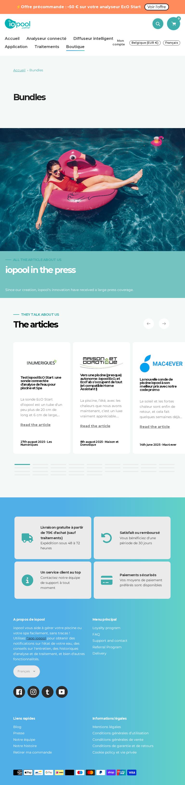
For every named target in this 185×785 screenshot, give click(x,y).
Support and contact (109, 640)
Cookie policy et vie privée (114, 752)
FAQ (96, 634)
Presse (18, 733)
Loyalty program (106, 628)
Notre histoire (25, 746)
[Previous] (148, 323)
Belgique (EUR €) (145, 42)
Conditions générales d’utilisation (120, 733)
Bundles (36, 70)
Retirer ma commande (32, 752)
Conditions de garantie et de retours (122, 746)
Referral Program (107, 647)
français (171, 42)
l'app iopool (36, 638)
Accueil (19, 70)
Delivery (99, 653)
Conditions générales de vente (117, 739)
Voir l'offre (156, 7)
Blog (17, 727)
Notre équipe (24, 739)
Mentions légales (106, 727)
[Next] (164, 323)
